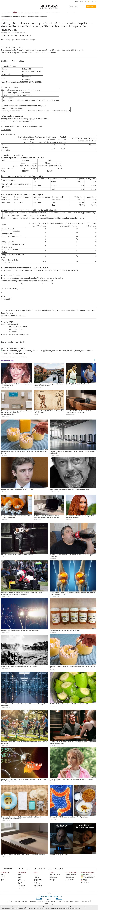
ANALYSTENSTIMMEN (16, 13)
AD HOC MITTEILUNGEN (6, 13)
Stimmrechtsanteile (28, 16)
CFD (35, 874)
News (11, 901)
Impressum (25, 901)
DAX (2, 874)
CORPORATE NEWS (25, 13)
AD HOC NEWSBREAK (55, 874)
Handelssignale (38, 881)
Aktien (35, 882)
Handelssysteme (38, 879)
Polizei (19, 884)
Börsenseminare (38, 887)
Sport (19, 879)
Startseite (15, 16)
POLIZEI (60, 12)
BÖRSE (15, 12)
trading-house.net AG (71, 874)
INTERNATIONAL (67, 12)
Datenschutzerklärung (36, 901)
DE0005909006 (11, 20)
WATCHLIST (94, 1)
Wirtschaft (20, 876)
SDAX (2, 879)
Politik (19, 877)
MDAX (2, 876)
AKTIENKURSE (8, 12)
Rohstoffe (36, 877)
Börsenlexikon (7, 869)
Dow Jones (4, 881)
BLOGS (76, 1)
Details (69, 908)
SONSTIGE (75, 12)
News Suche (90, 6)
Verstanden (75, 908)
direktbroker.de (69, 879)
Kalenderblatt (21, 888)
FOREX (35, 876)
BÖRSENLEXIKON (82, 1)
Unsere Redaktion (75, 901)
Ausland (20, 882)
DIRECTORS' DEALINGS (34, 13)
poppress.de (69, 881)
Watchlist (52, 876)
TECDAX (3, 877)
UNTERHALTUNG (38, 12)
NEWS (2, 12)
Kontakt (52, 881)
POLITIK (27, 12)
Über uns (65, 901)
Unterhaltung (21, 885)
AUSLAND (55, 12)
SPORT (31, 12)
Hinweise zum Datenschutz (53, 901)
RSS (89, 1)
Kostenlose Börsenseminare (70, 876)
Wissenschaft (21, 881)
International (21, 887)
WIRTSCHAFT (20, 12)
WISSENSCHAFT (48, 12)
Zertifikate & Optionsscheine (38, 884)
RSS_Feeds (52, 879)
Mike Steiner (86, 901)
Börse (20, 16)
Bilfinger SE (4, 20)
